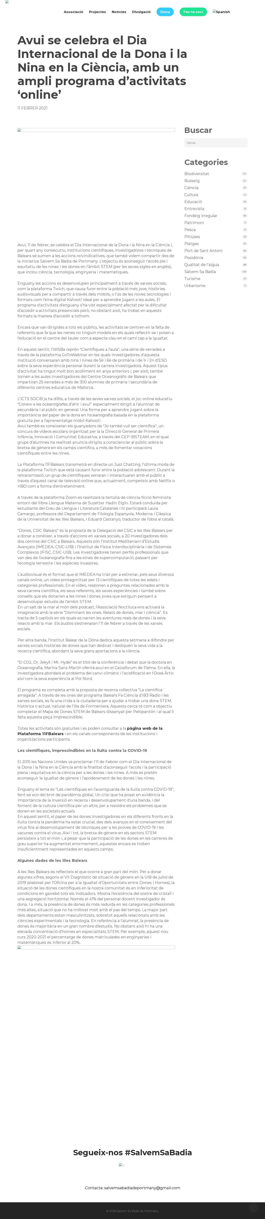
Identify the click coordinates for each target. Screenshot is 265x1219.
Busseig (192, 180)
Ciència (191, 187)
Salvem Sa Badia (200, 271)
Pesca (190, 229)
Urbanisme (194, 285)
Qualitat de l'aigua (201, 264)
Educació (193, 201)
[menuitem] (221, 12)
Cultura (191, 194)
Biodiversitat (196, 173)
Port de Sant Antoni (203, 250)
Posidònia (193, 257)
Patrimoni (194, 222)
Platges (191, 243)
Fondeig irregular (200, 215)
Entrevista (194, 208)
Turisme (192, 278)
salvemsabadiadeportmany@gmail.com (142, 1188)
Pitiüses (192, 236)
